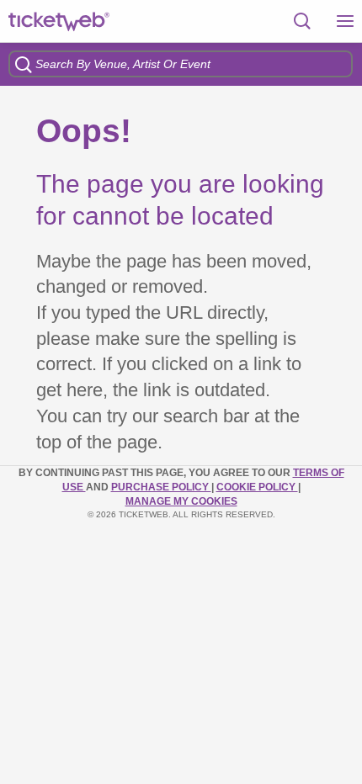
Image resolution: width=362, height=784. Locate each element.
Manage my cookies (181, 501)
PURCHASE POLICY (161, 487)
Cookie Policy (257, 487)
